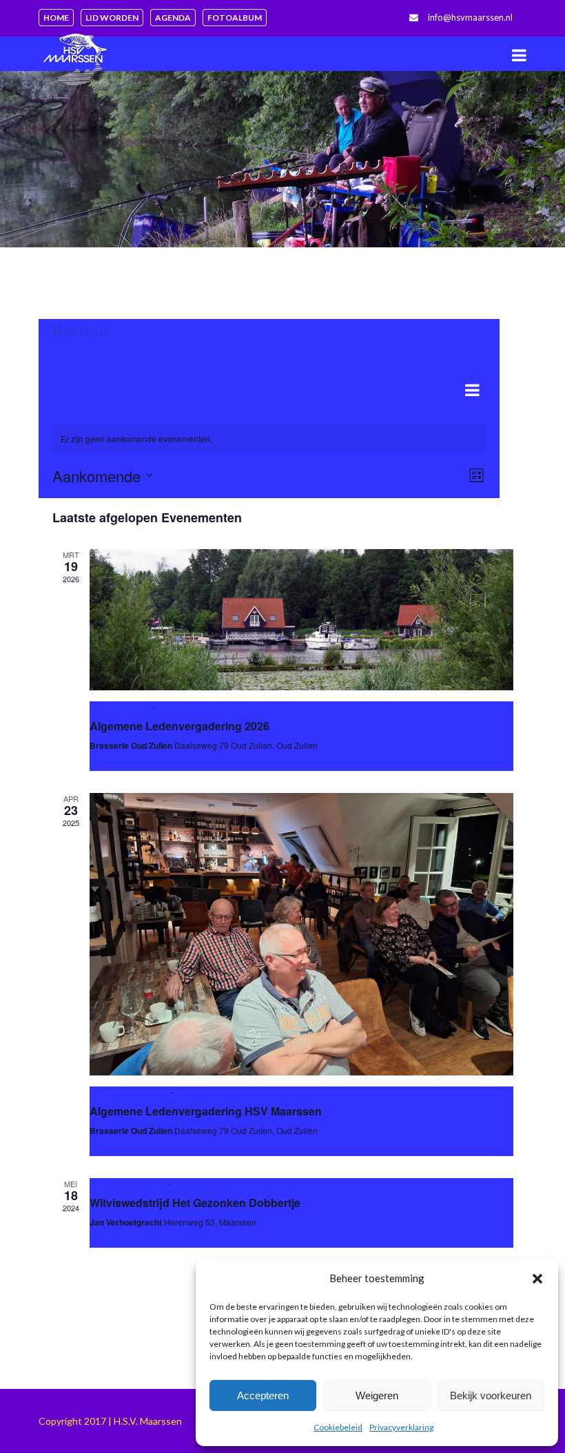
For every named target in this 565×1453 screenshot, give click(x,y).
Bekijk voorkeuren (490, 1395)
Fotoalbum (234, 17)
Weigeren (377, 1395)
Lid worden (111, 17)
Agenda (173, 17)
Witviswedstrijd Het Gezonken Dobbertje (195, 1202)
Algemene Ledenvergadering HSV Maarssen (206, 1111)
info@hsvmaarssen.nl (470, 17)
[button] (537, 1279)
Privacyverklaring (401, 1427)
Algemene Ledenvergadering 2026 (179, 726)
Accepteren (263, 1395)
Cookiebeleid (338, 1427)
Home (56, 17)
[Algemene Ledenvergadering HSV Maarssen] (301, 934)
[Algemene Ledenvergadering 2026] (301, 619)
